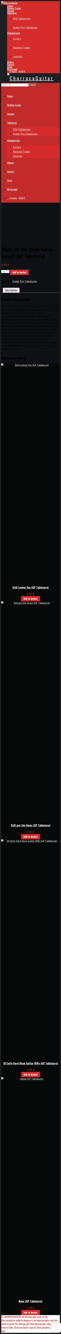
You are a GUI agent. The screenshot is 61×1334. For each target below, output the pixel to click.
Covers (10, 6)
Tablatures (12, 13)
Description (11, 290)
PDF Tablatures (21, 18)
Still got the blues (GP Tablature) (30, 825)
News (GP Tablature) (30, 1301)
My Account (12, 69)
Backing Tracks (14, 8)
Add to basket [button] (31, 598)
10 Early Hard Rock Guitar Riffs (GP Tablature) (30, 1063)
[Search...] (3, 88)
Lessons (10, 10)
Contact (10, 64)
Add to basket (19, 272)
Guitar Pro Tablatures (25, 27)
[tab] (11, 290)
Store (9, 67)
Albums (10, 62)
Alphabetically (13, 33)
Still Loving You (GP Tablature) (30, 587)
